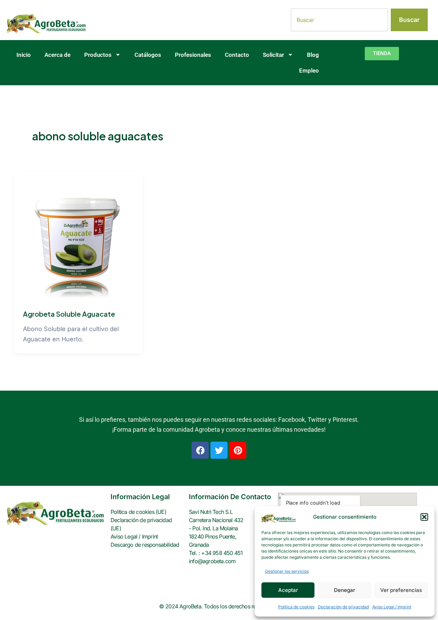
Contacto (237, 54)
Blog (313, 54)
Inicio (23, 54)
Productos (98, 54)
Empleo (309, 70)
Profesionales (193, 54)
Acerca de (57, 54)
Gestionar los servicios (287, 571)
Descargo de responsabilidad (145, 544)
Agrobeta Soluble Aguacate (69, 313)
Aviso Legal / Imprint (391, 606)
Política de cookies (296, 606)
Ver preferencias (401, 590)
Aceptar (288, 590)
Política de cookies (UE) (138, 511)
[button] (424, 517)
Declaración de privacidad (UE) (141, 524)
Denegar (344, 590)
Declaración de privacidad (343, 606)
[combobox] (339, 20)
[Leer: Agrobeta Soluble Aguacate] (78, 235)
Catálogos (147, 54)
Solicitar (273, 54)
